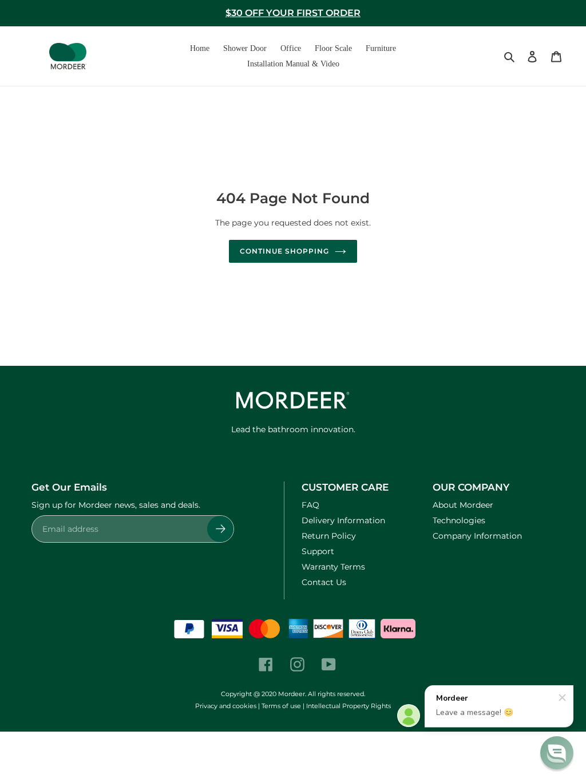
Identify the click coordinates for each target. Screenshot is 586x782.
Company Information (477, 536)
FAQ (310, 505)
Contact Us (324, 582)
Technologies (459, 520)
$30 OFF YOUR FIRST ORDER (293, 12)
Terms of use (281, 706)
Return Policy (329, 536)
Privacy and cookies (225, 706)
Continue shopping (284, 251)
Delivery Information (343, 520)
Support (318, 551)
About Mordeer (463, 505)
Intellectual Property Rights (348, 706)
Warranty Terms (333, 567)
